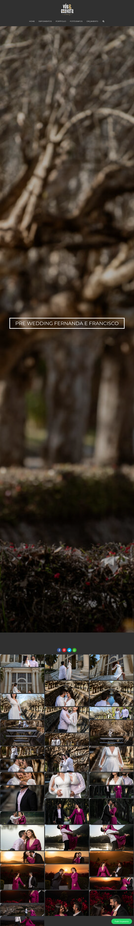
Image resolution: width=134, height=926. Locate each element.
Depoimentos (45, 21)
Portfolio (61, 21)
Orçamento (92, 21)
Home (32, 21)
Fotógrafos (76, 21)
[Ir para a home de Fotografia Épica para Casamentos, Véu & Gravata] (67, 8)
